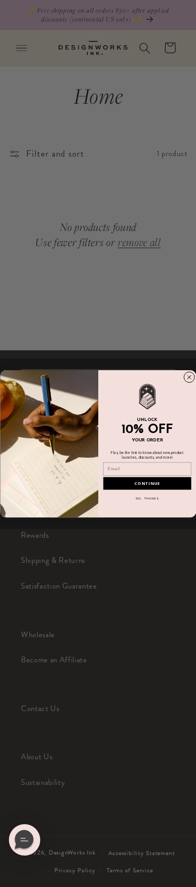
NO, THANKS (146, 498)
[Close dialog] (189, 376)
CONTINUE (147, 483)
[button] (24, 840)
